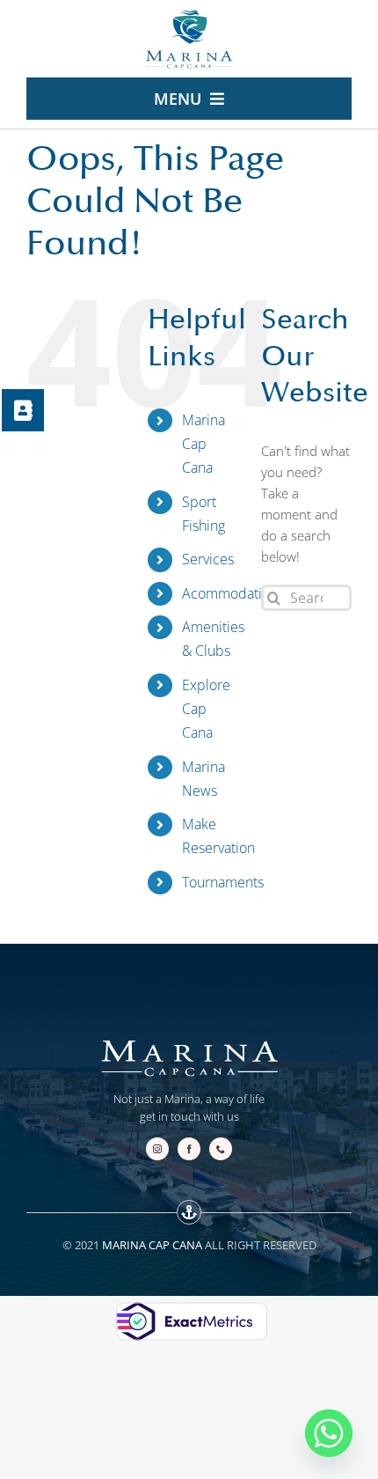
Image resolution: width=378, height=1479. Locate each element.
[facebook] (189, 1148)
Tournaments (223, 882)
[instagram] (157, 1148)
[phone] (220, 1148)
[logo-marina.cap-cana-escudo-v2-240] (189, 15)
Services (208, 559)
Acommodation (230, 593)
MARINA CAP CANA (152, 1245)
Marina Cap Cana (203, 443)
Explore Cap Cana (206, 708)
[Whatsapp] (329, 1433)
